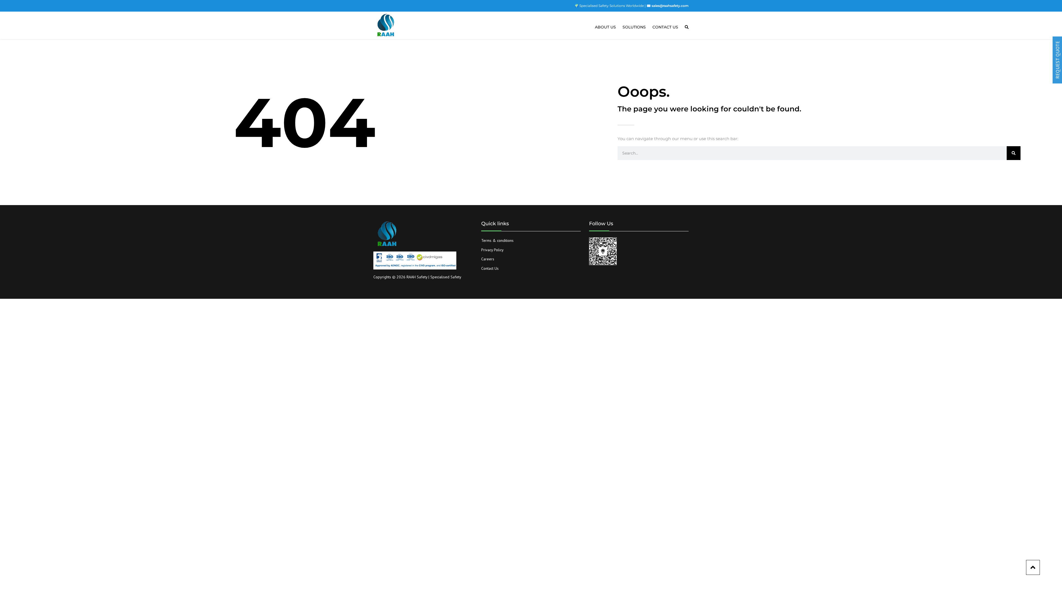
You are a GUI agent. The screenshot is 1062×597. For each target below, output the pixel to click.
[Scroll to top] (1033, 567)
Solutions (634, 27)
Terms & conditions (497, 240)
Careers (487, 258)
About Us (605, 27)
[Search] (1014, 153)
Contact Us (490, 268)
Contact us (665, 27)
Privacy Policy (492, 249)
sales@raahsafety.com (670, 6)
